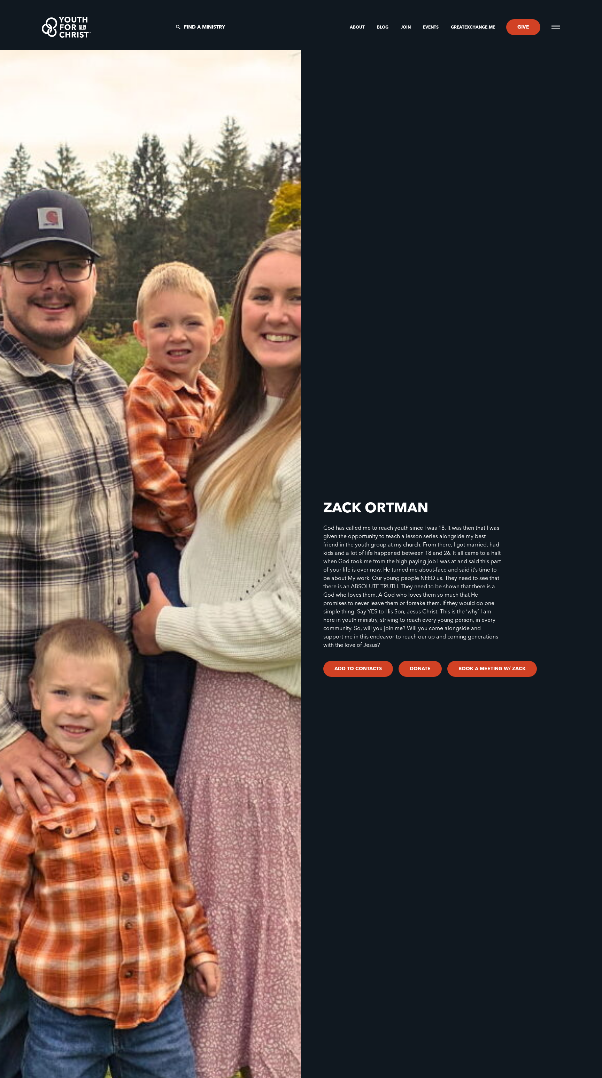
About (358, 27)
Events (431, 27)
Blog (383, 27)
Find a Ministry (204, 27)
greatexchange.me (473, 27)
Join (406, 27)
